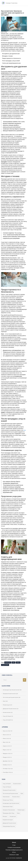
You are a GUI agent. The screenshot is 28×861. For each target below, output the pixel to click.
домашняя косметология (9, 823)
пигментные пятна (8, 800)
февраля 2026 (7, 753)
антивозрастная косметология (11, 803)
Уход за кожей (8, 720)
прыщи (18, 662)
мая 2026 (6, 742)
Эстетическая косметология (11, 697)
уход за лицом (7, 787)
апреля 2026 (7, 746)
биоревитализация (8, 820)
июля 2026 (7, 735)
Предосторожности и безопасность (11, 58)
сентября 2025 (8, 772)
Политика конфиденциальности (14, 850)
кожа (24, 430)
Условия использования (14, 848)
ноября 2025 (7, 765)
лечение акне (16, 797)
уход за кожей (5, 665)
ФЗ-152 (14, 852)
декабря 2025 (7, 761)
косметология (17, 784)
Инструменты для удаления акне (11, 54)
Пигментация (7, 705)
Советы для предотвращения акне (11, 63)
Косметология (7, 712)
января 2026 (7, 757)
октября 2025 (8, 769)
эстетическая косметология (10, 793)
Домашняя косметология (10, 709)
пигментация (21, 810)
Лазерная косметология (10, 694)
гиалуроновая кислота (9, 826)
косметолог (7, 662)
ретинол (5, 816)
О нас (14, 845)
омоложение (6, 797)
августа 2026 (7, 731)
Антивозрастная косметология (12, 690)
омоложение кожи (8, 807)
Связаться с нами (14, 855)
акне (13, 662)
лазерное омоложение (9, 810)
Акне (5, 701)
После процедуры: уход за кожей (11, 61)
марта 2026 (7, 750)
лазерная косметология (9, 790)
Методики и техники (7, 56)
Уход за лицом (8, 716)
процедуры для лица (8, 813)
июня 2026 (7, 738)
